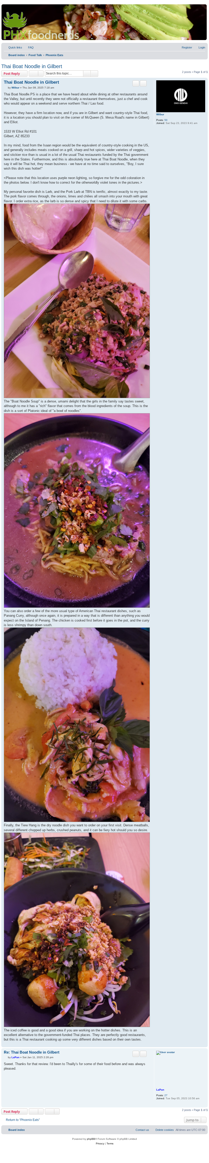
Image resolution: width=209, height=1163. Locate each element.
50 (165, 120)
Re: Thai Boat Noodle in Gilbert (31, 1052)
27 (165, 1095)
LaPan (160, 1089)
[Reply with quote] (136, 83)
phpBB (91, 1138)
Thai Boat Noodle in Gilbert (31, 66)
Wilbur (160, 114)
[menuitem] (28, 47)
